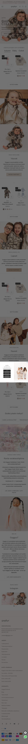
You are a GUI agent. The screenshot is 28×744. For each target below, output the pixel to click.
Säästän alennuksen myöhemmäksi (7, 378)
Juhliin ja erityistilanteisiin (7, 375)
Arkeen (7, 370)
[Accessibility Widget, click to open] (25, 732)
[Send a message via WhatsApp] (25, 737)
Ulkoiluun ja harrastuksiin (7, 373)
